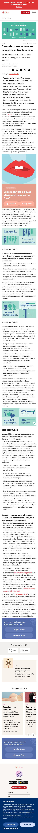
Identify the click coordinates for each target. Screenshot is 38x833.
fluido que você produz (23, 573)
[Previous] (28, 735)
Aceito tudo (27, 825)
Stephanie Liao (20, 679)
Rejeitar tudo (11, 825)
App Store (12, 204)
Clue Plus (25, 12)
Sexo (9, 18)
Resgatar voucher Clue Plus (19, 787)
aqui (10, 114)
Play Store (28, 204)
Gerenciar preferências (10, 829)
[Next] (33, 735)
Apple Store (19, 629)
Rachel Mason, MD (11, 731)
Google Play (19, 635)
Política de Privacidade (18, 817)
